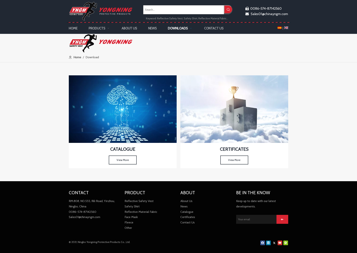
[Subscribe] (282, 219)
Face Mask (131, 217)
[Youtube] (280, 243)
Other (128, 228)
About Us (186, 201)
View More (123, 160)
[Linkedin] (268, 243)
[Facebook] (262, 243)
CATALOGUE (122, 149)
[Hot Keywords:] (228, 9)
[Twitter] (274, 243)
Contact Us (187, 222)
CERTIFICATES (234, 149)
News (184, 206)
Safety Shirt (132, 206)
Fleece (129, 222)
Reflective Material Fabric (141, 212)
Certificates (187, 217)
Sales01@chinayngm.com (266, 14)
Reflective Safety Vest (139, 201)
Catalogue (186, 212)
